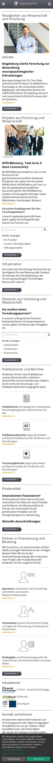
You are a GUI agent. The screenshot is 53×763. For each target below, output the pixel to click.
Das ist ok (38, 759)
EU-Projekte (10, 239)
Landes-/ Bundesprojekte (17, 243)
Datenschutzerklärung (12, 749)
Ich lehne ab (14, 759)
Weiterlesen (7, 102)
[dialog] (26, 748)
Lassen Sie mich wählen (13, 753)
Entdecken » (11, 108)
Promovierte (11, 352)
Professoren (10, 348)
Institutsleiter (11, 344)
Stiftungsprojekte (13, 247)
